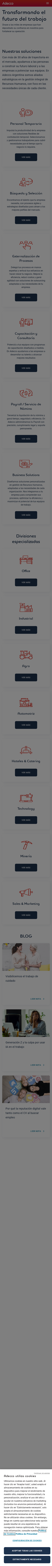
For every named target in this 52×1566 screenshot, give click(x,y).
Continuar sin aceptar (42, 1473)
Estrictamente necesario (27, 1559)
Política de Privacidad (26, 1534)
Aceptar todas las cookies (27, 1551)
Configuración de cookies (27, 1540)
